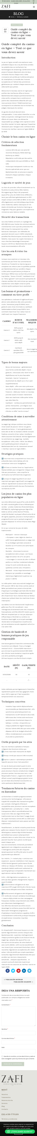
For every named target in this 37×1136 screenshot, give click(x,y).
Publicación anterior (14, 979)
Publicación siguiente (22, 982)
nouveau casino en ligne (20, 91)
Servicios (5, 1103)
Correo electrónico (8, 1038)
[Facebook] (8, 971)
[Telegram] (29, 971)
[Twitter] (13, 971)
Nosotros (5, 1094)
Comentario (6, 1005)
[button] (20, 1131)
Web (3, 1047)
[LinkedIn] (24, 971)
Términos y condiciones (9, 1119)
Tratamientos (6, 1097)
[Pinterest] (18, 971)
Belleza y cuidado (22, 17)
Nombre (5, 1029)
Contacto (5, 1109)
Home (12, 17)
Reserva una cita (7, 1100)
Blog (3, 1106)
